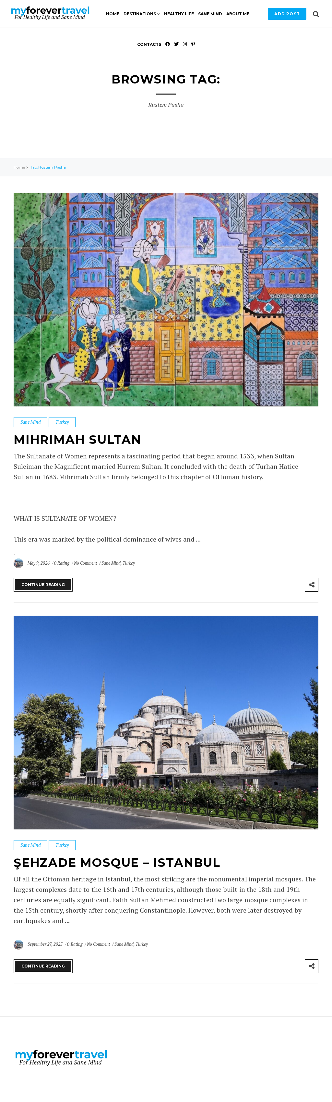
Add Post (287, 13)
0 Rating (61, 563)
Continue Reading (43, 584)
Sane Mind (210, 13)
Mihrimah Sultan (77, 439)
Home (112, 13)
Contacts (149, 44)
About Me (237, 13)
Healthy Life (179, 13)
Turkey (62, 422)
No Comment (86, 563)
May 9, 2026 (39, 563)
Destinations (140, 13)
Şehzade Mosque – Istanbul (117, 862)
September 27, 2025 (46, 944)
